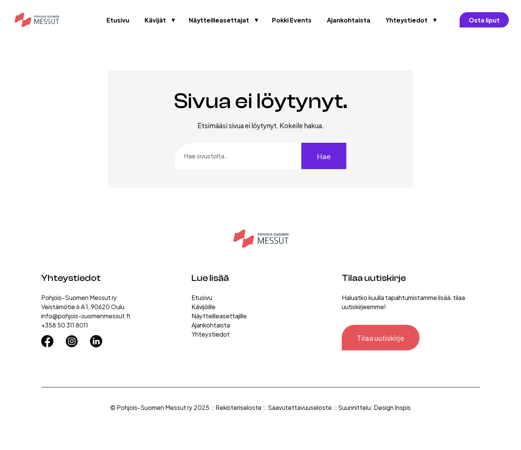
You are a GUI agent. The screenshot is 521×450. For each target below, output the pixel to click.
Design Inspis (392, 407)
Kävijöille (203, 306)
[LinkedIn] (96, 338)
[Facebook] (47, 338)
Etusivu (117, 20)
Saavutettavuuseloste (300, 407)
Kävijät (155, 20)
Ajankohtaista (348, 20)
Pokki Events (292, 20)
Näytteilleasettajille (219, 315)
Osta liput (484, 20)
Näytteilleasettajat (219, 20)
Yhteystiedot (407, 20)
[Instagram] (72, 338)
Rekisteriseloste (238, 407)
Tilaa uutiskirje (380, 337)
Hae (324, 155)
